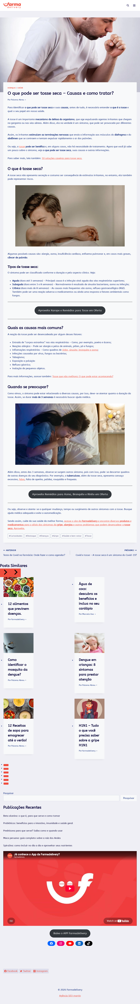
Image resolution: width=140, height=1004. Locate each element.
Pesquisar (8, 793)
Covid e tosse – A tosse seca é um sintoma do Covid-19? (106, 552)
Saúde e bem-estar (71, 536)
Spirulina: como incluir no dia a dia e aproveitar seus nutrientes (37, 845)
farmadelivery (17, 619)
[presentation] (19, 587)
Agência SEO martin (70, 995)
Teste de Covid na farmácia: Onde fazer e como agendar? (34, 552)
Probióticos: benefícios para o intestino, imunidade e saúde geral (38, 823)
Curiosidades (15, 536)
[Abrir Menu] (134, 5)
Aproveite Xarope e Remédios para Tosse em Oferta (70, 310)
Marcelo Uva (88, 614)
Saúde (20, 88)
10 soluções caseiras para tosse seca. (62, 158)
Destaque (31, 536)
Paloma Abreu (17, 100)
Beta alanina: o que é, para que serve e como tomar (31, 815)
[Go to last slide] (5, 573)
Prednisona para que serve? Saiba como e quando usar (33, 830)
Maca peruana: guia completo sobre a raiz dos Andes (32, 838)
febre (22, 479)
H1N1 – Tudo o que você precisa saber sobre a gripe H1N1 (89, 735)
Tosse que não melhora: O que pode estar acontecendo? (82, 376)
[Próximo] (15, 573)
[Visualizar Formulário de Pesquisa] (127, 5)
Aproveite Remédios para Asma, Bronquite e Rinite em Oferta (70, 494)
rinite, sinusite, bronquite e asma (80, 349)
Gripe (55, 536)
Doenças (12, 88)
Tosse (88, 536)
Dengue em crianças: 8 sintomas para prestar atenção (89, 669)
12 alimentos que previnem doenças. (18, 608)
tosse (22, 146)
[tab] (6, 765)
